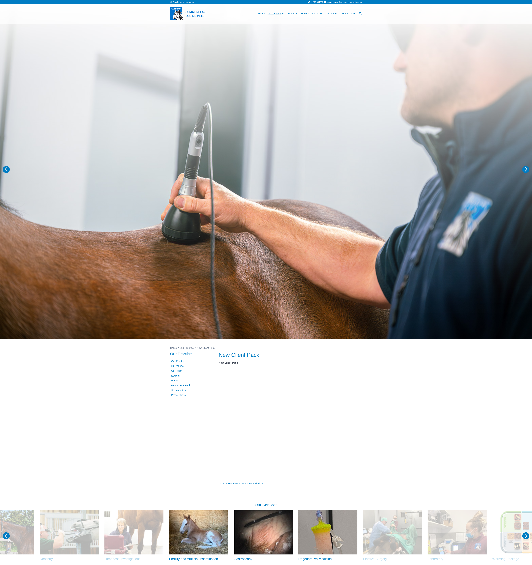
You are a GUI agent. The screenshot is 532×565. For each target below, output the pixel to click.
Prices (174, 380)
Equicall (175, 375)
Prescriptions (178, 395)
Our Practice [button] (275, 13)
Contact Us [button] (347, 13)
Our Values (177, 366)
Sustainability (178, 390)
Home (261, 13)
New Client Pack (180, 385)
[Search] (360, 13)
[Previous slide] (6, 169)
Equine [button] (291, 13)
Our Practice (187, 348)
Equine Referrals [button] (310, 13)
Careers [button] (330, 13)
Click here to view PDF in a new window (241, 483)
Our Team (176, 370)
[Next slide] (525, 169)
